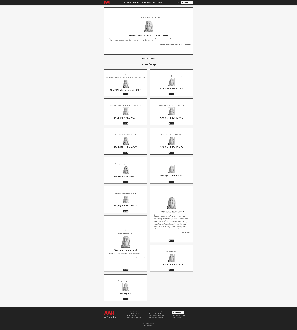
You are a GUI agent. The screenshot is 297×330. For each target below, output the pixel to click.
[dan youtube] (111, 317)
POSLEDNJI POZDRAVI (148, 2)
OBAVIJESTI (136, 2)
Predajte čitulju (149, 58)
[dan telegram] (115, 317)
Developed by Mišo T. (148, 325)
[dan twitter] (109, 317)
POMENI (159, 2)
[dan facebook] (105, 317)
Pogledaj (126, 94)
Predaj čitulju (179, 312)
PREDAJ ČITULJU (188, 2)
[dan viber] (113, 317)
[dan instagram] (107, 317)
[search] (178, 2)
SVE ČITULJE (127, 2)
